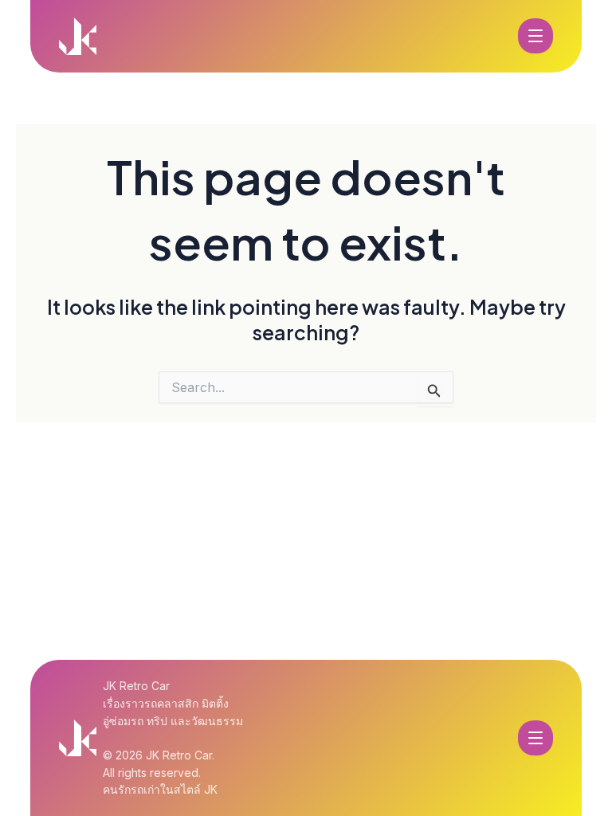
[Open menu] (535, 35)
